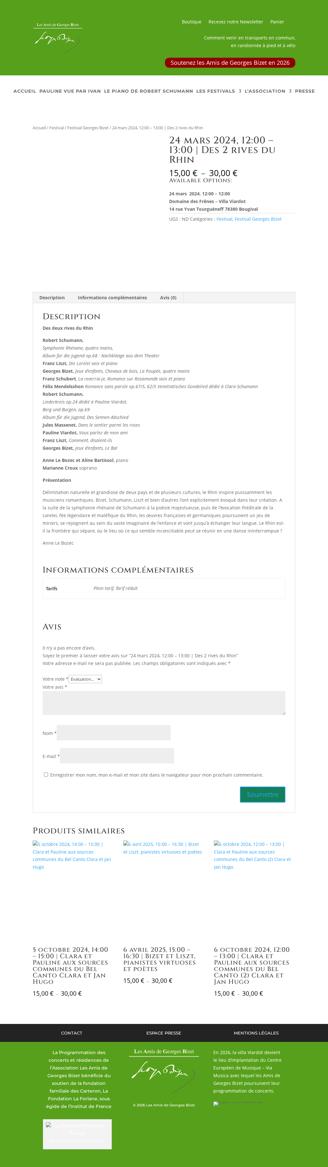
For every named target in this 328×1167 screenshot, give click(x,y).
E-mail (51, 756)
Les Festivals (215, 91)
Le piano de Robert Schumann (148, 91)
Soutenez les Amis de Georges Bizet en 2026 (230, 62)
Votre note (56, 679)
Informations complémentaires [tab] (112, 297)
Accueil (24, 91)
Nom (50, 733)
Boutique (191, 22)
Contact (71, 1032)
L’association (265, 91)
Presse (305, 91)
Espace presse (163, 1032)
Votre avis (55, 687)
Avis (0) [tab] (168, 297)
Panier (277, 22)
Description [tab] (52, 297)
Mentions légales (256, 1032)
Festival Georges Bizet (88, 128)
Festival (56, 128)
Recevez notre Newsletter (236, 22)
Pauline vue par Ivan (70, 91)
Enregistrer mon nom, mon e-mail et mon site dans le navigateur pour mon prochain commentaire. (156, 775)
